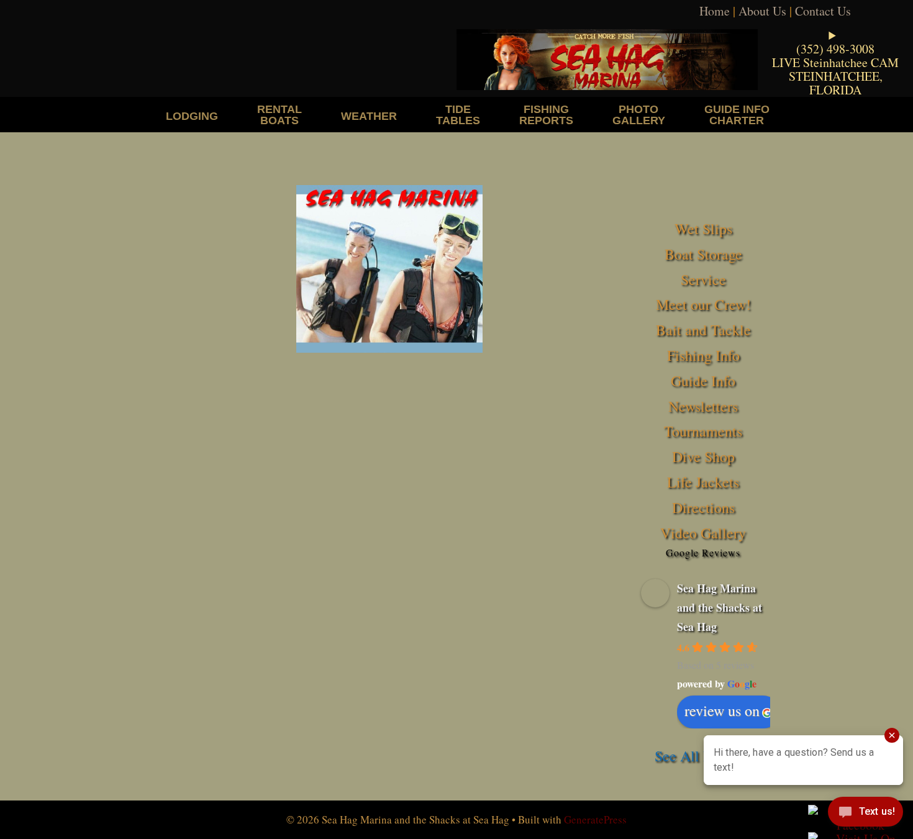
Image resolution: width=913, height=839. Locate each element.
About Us (762, 10)
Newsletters (703, 406)
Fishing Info (703, 355)
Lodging (192, 116)
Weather (369, 116)
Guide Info (703, 381)
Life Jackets (703, 482)
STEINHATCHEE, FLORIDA (836, 83)
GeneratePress (595, 819)
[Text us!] (865, 814)
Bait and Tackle (703, 330)
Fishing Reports (546, 114)
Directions (703, 507)
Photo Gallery (638, 114)
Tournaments (703, 431)
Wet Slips (703, 228)
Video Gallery (703, 533)
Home (714, 10)
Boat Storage (703, 254)
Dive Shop (703, 456)
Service (703, 279)
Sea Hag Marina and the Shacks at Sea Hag (719, 607)
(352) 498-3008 (835, 48)
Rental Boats (279, 114)
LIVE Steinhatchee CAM (835, 62)
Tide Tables (458, 114)
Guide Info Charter (737, 114)
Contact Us (823, 10)
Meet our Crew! (703, 304)
